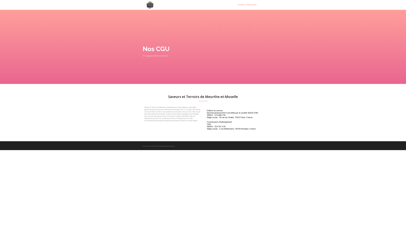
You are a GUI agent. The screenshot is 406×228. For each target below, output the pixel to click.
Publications (251, 5)
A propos (241, 5)
